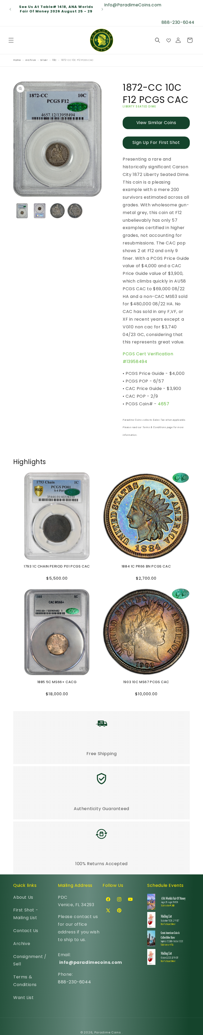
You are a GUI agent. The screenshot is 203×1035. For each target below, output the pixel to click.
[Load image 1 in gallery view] (22, 210)
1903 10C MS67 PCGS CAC (146, 682)
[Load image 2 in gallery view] (39, 210)
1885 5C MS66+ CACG (57, 682)
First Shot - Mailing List (25, 914)
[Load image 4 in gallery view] (74, 210)
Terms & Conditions (25, 981)
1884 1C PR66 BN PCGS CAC (146, 566)
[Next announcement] (102, 9)
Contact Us (25, 931)
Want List (23, 998)
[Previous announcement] (10, 9)
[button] (11, 40)
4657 (163, 404)
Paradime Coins (107, 1032)
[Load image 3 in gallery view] (57, 210)
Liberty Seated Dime (139, 106)
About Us (23, 897)
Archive (21, 944)
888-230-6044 (74, 982)
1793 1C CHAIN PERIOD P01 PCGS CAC (57, 566)
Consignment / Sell (30, 960)
